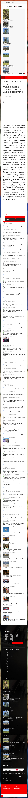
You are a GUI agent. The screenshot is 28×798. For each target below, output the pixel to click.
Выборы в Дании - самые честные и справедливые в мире (14, 354)
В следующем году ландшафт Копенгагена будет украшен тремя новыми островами (13, 378)
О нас (11, 2)
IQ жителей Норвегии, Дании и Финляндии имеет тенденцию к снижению (13, 443)
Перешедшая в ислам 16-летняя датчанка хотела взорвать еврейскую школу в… (13, 316)
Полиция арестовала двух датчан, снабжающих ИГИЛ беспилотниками (13, 533)
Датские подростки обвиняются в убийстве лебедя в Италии (14, 418)
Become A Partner (17, 642)
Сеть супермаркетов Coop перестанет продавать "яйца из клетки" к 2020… (13, 282)
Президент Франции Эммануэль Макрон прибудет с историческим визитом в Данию (14, 250)
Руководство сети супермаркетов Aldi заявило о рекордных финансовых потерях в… (13, 395)
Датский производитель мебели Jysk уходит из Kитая (13, 495)
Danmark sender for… (7, 19)
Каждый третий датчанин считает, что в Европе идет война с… (13, 366)
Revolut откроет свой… (7, 43)
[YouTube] (7, 658)
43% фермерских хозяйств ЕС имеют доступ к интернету (13, 734)
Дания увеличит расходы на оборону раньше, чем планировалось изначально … (14, 743)
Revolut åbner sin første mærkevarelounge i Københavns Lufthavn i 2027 (12, 708)
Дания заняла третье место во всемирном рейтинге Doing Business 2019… (12, 550)
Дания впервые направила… (8, 26)
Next (24, 73)
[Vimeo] (7, 669)
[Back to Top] (2, 796)
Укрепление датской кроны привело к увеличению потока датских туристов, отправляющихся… (14, 478)
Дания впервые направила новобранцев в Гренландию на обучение (12, 699)
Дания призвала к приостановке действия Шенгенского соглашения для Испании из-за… (13, 726)
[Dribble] (7, 665)
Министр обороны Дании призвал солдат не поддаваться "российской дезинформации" (12, 227)
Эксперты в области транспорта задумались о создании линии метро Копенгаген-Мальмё (13, 349)
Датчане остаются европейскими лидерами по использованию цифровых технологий (13, 293)
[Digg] (7, 666)
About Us (4, 259)
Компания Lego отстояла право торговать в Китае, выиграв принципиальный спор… (14, 435)
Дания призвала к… (6, 50)
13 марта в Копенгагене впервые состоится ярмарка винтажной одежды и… (12, 311)
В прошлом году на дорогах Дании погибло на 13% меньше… (14, 455)
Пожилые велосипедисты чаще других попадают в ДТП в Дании (14, 603)
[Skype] (7, 668)
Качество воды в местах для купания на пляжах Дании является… (13, 270)
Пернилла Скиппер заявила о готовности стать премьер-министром (13, 518)
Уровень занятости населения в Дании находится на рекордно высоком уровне (13, 472)
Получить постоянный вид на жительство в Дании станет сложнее (14, 256)
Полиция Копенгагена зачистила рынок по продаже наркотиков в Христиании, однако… (14, 360)
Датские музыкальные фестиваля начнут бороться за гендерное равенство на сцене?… (13, 466)
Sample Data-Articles (16, 235)
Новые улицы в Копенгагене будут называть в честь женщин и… (14, 288)
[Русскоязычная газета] (14, 6)
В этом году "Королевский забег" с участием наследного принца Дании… (12, 584)
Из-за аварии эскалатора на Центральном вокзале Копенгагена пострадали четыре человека (14, 512)
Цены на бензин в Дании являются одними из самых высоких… (13, 483)
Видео (9, 2)
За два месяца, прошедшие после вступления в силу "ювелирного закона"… (13, 389)
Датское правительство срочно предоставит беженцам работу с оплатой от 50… (12, 265)
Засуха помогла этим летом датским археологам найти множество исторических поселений (13, 524)
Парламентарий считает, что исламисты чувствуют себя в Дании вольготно (14, 343)
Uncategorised (15, 223)
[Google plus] (7, 657)
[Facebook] (7, 654)
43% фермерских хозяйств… (8, 57)
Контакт (13, 2)
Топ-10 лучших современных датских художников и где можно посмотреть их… (14, 276)
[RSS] (7, 652)
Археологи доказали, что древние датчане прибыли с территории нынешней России (14, 449)
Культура (14, 468)
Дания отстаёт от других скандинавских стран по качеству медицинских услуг (13, 244)
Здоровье (14, 246)
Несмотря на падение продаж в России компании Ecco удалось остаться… (14, 372)
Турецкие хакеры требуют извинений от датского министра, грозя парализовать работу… (13, 412)
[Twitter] (7, 655)
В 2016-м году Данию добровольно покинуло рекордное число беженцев (12, 305)
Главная (6, 2)
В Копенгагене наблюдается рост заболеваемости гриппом (13, 594)
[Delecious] (7, 671)
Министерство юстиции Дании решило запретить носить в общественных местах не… (13, 239)
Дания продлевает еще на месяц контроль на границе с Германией (13, 383)
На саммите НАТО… (6, 72)
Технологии (14, 408)
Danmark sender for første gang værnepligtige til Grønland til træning (13, 690)
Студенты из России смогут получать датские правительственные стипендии (12, 424)
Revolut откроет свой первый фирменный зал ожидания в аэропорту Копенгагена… (13, 718)
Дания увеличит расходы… (8, 65)
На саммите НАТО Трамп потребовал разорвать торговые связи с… (13, 751)
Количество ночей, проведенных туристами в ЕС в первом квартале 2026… (14, 759)
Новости (11, 20)
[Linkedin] (7, 660)
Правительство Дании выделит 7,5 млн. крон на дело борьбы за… (13, 559)
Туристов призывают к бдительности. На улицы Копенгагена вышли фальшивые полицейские (13, 322)
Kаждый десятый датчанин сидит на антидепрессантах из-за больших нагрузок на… (13, 460)
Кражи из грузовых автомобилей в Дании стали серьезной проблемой (13, 611)
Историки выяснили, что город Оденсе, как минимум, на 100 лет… (12, 501)
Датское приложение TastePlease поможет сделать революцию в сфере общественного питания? (14, 406)
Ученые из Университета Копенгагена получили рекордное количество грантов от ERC (13, 299)
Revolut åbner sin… (6, 35)
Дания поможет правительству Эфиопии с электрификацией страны (12, 489)
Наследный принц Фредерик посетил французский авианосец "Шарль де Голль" (14, 620)
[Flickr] (7, 663)
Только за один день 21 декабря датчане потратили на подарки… (12, 575)
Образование (15, 426)
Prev (21, 73)
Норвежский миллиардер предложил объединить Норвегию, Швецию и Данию (13, 401)
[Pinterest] (7, 661)
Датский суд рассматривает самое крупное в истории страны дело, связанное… (12, 334)
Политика (12, 73)
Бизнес (11, 36)
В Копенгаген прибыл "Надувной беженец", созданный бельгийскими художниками (12, 233)
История (13, 451)
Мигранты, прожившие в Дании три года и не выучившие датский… (13, 506)
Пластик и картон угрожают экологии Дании (12, 567)
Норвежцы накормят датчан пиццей (10, 542)
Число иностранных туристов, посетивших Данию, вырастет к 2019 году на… (13, 328)
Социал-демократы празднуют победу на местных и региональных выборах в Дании (14, 429)
